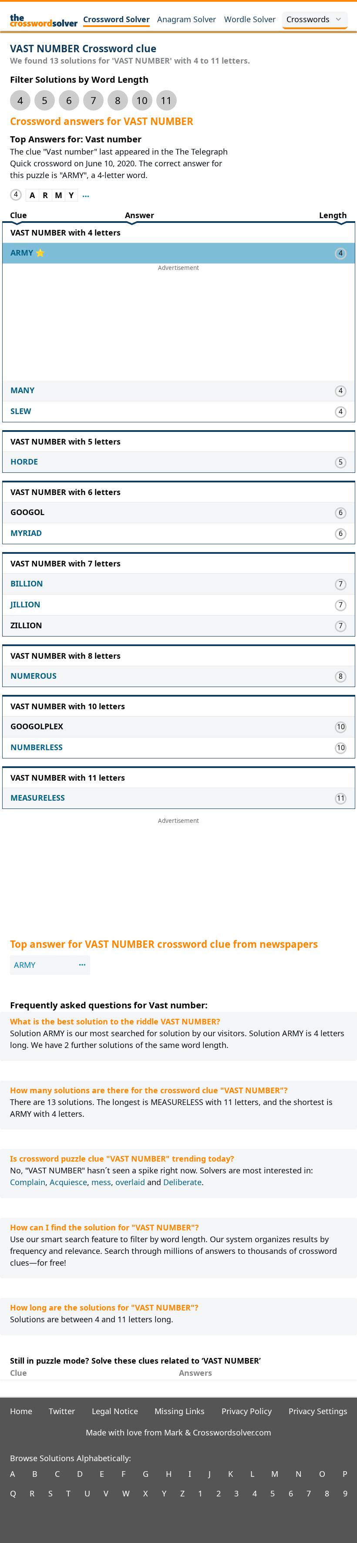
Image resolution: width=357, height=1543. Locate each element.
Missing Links (180, 1411)
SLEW (20, 411)
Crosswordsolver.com (232, 1432)
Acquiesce (68, 1182)
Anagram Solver (186, 19)
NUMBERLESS (36, 747)
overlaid (130, 1182)
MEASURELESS (37, 797)
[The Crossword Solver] (43, 20)
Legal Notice (115, 1411)
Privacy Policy (247, 1411)
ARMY (22, 252)
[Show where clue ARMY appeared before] (86, 195)
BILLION (26, 583)
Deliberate (182, 1182)
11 (166, 100)
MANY (22, 390)
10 (142, 100)
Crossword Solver (116, 19)
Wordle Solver (250, 19)
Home (21, 1411)
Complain (27, 1182)
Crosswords (308, 19)
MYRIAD (26, 533)
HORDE (24, 461)
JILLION (25, 604)
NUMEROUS (33, 675)
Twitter (62, 1411)
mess (101, 1182)
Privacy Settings (318, 1411)
